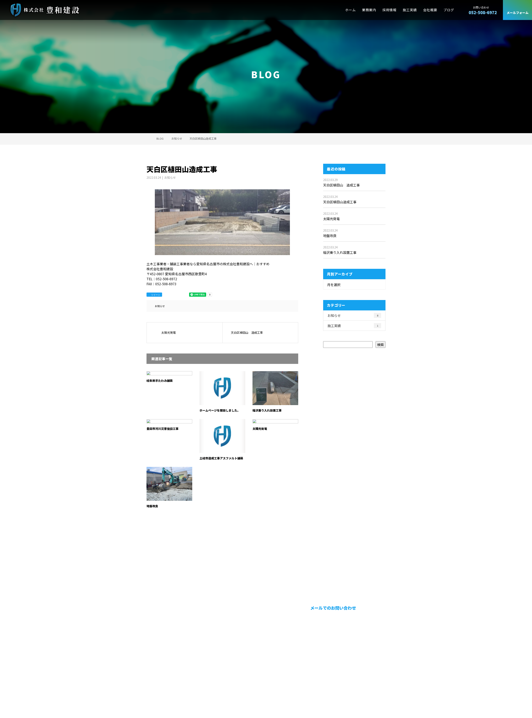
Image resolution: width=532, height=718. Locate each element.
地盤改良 (152, 506)
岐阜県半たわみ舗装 (160, 380)
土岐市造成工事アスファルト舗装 (221, 458)
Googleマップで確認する (168, 680)
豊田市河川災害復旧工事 (163, 429)
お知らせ (170, 177)
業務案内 (369, 10)
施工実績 (410, 10)
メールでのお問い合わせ (332, 608)
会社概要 (430, 10)
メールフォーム (517, 13)
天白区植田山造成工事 (339, 201)
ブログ (448, 10)
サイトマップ (372, 659)
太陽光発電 (259, 429)
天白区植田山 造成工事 (341, 184)
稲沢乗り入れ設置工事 (267, 410)
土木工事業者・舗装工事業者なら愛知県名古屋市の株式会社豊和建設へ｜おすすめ (199, 698)
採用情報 (389, 10)
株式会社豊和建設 (162, 656)
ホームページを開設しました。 (220, 410)
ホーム (350, 10)
